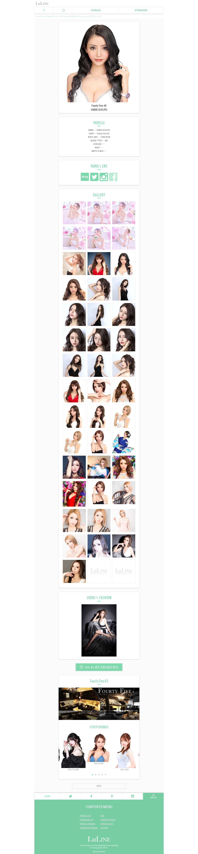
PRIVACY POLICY (106, 824)
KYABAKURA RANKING (89, 828)
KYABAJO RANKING (87, 824)
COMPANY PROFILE (108, 820)
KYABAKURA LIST (87, 820)
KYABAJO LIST (85, 816)
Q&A (102, 816)
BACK (99, 786)
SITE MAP (104, 828)
